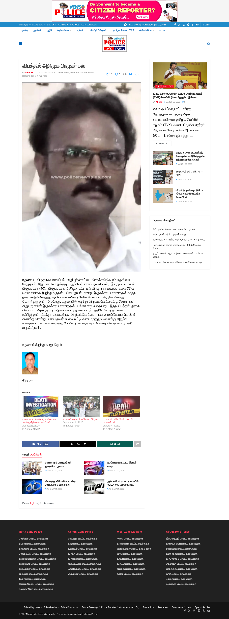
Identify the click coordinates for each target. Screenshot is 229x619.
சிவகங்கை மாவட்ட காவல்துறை (181, 548)
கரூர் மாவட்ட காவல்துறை (80, 543)
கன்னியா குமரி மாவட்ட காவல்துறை (183, 543)
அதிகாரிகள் (63, 30)
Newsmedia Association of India (40, 613)
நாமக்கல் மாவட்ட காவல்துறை (131, 568)
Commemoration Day (129, 607)
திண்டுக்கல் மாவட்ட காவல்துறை (181, 553)
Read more (162, 143)
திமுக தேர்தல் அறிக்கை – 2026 (189, 173)
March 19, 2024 (184, 201)
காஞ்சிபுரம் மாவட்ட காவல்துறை (34, 548)
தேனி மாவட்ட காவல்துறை (178, 573)
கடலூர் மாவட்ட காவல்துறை (32, 543)
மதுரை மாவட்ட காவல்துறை (179, 578)
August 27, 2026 (54, 470)
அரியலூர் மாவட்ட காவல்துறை (82, 538)
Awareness (163, 607)
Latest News (63, 72)
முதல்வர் (37, 30)
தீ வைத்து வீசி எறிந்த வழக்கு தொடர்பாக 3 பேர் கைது (60, 482)
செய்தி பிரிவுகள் (98, 30)
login (32, 503)
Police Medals (50, 607)
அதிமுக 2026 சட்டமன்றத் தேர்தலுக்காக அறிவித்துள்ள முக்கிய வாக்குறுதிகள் (190, 156)
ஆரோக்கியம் (145, 30)
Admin (159, 102)
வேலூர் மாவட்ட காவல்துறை (32, 578)
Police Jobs (148, 607)
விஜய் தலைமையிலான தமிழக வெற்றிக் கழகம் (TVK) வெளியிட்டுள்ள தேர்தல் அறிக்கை (177, 95)
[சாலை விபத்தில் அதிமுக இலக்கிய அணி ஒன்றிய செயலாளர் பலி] (40, 406)
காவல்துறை (23, 24)
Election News (164, 86)
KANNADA (63, 24)
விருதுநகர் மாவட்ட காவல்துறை (181, 583)
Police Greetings (90, 607)
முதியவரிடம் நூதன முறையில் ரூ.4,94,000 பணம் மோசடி (122, 482)
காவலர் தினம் (37, 24)
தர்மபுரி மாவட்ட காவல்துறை (130, 558)
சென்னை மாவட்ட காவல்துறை (33, 538)
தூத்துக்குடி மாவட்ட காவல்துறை (181, 568)
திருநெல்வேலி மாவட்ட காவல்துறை (182, 558)
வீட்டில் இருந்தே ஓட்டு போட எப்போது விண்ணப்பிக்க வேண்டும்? (190, 193)
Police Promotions (69, 607)
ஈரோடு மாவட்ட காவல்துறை (130, 538)
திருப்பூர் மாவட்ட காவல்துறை (131, 563)
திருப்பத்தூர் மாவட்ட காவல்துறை (34, 568)
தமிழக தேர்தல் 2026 (123, 30)
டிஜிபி (49, 30)
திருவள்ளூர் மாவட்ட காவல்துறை (34, 563)
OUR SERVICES (89, 24)
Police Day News (32, 607)
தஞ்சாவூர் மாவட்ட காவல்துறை (82, 548)
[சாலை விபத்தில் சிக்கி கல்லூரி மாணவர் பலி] (121, 406)
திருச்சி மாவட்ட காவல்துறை (81, 553)
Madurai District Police (82, 72)
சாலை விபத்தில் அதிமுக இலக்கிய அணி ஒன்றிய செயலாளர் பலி (39, 420)
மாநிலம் (79, 30)
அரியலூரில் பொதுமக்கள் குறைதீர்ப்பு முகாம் (58, 464)
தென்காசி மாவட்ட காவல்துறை (181, 563)
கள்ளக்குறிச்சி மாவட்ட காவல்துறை (36, 588)
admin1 (29, 72)
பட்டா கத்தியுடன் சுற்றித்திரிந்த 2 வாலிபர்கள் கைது (177, 261)
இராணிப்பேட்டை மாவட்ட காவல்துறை (36, 583)
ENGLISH (51, 24)
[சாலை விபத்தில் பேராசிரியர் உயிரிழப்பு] (81, 406)
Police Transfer (108, 607)
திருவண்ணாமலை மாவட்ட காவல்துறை (37, 558)
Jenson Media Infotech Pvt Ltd (84, 613)
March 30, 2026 (172, 101)
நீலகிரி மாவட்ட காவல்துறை (130, 573)
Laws (188, 607)
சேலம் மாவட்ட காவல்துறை (129, 553)
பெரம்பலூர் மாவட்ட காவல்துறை (83, 573)
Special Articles (202, 607)
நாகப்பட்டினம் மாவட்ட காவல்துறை (84, 563)
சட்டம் (162, 30)
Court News (177, 607)
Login (207, 24)
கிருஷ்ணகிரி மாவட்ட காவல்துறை (133, 543)
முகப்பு (25, 30)
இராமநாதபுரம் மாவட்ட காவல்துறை (182, 538)
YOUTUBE (74, 24)
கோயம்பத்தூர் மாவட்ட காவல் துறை (134, 548)
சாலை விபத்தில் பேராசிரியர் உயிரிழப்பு (80, 418)
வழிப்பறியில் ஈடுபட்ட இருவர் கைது (121, 464)
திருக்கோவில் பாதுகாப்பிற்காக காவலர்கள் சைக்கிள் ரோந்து (178, 255)
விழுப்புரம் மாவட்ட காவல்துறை (33, 573)
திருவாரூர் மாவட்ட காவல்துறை (83, 558)
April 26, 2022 (46, 72)
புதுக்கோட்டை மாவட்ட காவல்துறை (84, 568)
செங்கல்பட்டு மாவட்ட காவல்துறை (35, 553)
